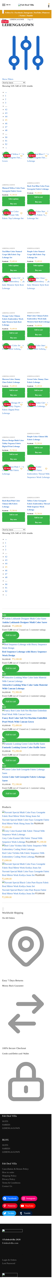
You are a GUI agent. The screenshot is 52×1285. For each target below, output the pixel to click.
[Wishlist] (21, 156)
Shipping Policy (9, 1176)
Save (8, 156)
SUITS (5, 1121)
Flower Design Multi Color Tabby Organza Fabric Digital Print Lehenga (13, 443)
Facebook (19, 13)
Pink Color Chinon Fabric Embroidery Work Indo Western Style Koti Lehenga (38, 319)
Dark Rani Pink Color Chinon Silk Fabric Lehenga (11, 504)
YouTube (37, 13)
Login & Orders (9, 1260)
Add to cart (10, 635)
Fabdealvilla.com (10, 1243)
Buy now (13, 204)
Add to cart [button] (38, 197)
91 (6, 141)
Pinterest (46, 13)
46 (6, 123)
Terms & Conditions (11, 1183)
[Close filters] (3, 909)
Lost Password (8, 1263)
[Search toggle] (3, 12)
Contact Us (7, 1186)
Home (4, 20)
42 (6, 109)
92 (6, 144)
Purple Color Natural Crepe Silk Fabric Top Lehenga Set (36, 254)
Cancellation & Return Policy (15, 1169)
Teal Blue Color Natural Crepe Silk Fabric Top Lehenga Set (12, 254)
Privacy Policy (8, 1179)
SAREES (6, 1125)
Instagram (28, 13)
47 (6, 127)
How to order (8, 1172)
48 (6, 130)
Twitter (22, 16)
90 (6, 137)
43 (6, 113)
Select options (14, 199)
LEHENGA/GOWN (17, 20)
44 (6, 116)
